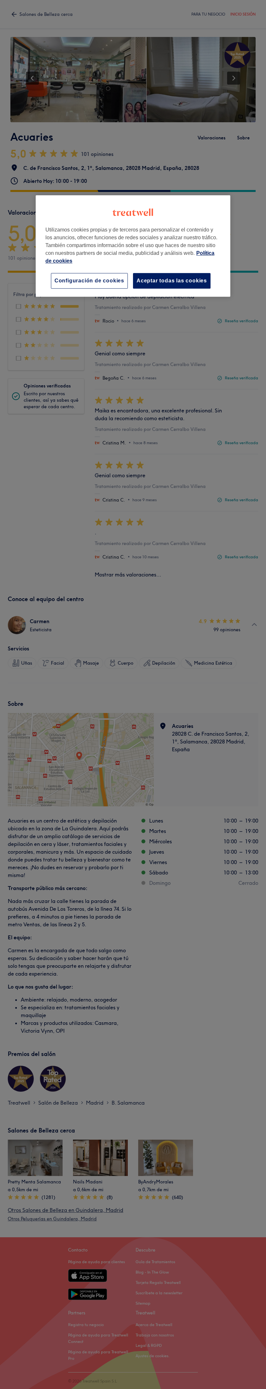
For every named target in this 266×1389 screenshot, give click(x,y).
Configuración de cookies (89, 280)
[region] (133, 246)
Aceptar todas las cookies (172, 280)
